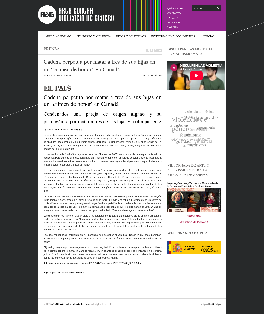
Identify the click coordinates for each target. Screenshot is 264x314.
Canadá (64, 272)
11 (83, 129)
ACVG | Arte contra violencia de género (70, 304)
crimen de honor (76, 272)
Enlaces (172, 17)
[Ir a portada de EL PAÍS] (103, 88)
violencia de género (190, 122)
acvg (49, 75)
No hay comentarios (152, 75)
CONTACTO (174, 13)
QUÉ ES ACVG (175, 8)
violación (191, 117)
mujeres (174, 128)
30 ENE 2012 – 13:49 (68, 129)
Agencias (49, 129)
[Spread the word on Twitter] (151, 50)
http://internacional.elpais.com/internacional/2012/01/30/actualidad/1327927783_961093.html (93, 263)
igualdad (181, 141)
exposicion (204, 129)
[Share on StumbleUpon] (160, 50)
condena (204, 139)
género (182, 126)
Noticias (208, 36)
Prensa (52, 49)
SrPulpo (216, 304)
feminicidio (207, 118)
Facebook (173, 22)
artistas (192, 135)
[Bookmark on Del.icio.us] (156, 50)
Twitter (172, 27)
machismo (195, 145)
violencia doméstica (199, 111)
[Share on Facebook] (147, 50)
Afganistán (55, 272)
